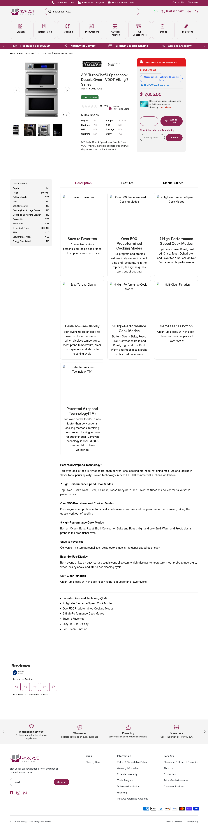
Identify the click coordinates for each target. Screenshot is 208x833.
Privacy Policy (192, 822)
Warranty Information (128, 768)
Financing (122, 792)
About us (168, 768)
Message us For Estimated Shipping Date (161, 78)
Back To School (26, 53)
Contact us (170, 774)
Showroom (193, 2)
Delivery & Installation (128, 786)
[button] (196, 11)
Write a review (112, 106)
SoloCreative (45, 822)
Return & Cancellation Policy (132, 762)
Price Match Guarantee (176, 780)
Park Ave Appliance (25, 822)
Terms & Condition (174, 822)
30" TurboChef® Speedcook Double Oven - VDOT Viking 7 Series (58, 53)
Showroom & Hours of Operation (181, 762)
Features (127, 183)
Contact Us (178, 2)
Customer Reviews (174, 786)
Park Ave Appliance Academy (132, 798)
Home (12, 53)
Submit (61, 782)
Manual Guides (173, 183)
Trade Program (125, 780)
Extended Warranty (127, 774)
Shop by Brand (93, 762)
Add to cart (173, 121)
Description (83, 183)
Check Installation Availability (157, 130)
